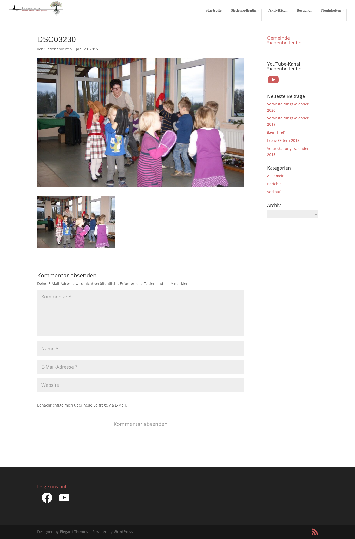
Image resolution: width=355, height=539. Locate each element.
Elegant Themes (74, 531)
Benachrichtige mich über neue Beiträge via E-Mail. (82, 405)
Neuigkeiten (331, 10)
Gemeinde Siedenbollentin (284, 40)
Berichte (274, 183)
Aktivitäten (277, 10)
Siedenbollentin (243, 10)
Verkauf (273, 191)
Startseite (214, 10)
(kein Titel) (276, 132)
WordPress (123, 531)
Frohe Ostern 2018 (283, 140)
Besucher (304, 10)
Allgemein (276, 175)
